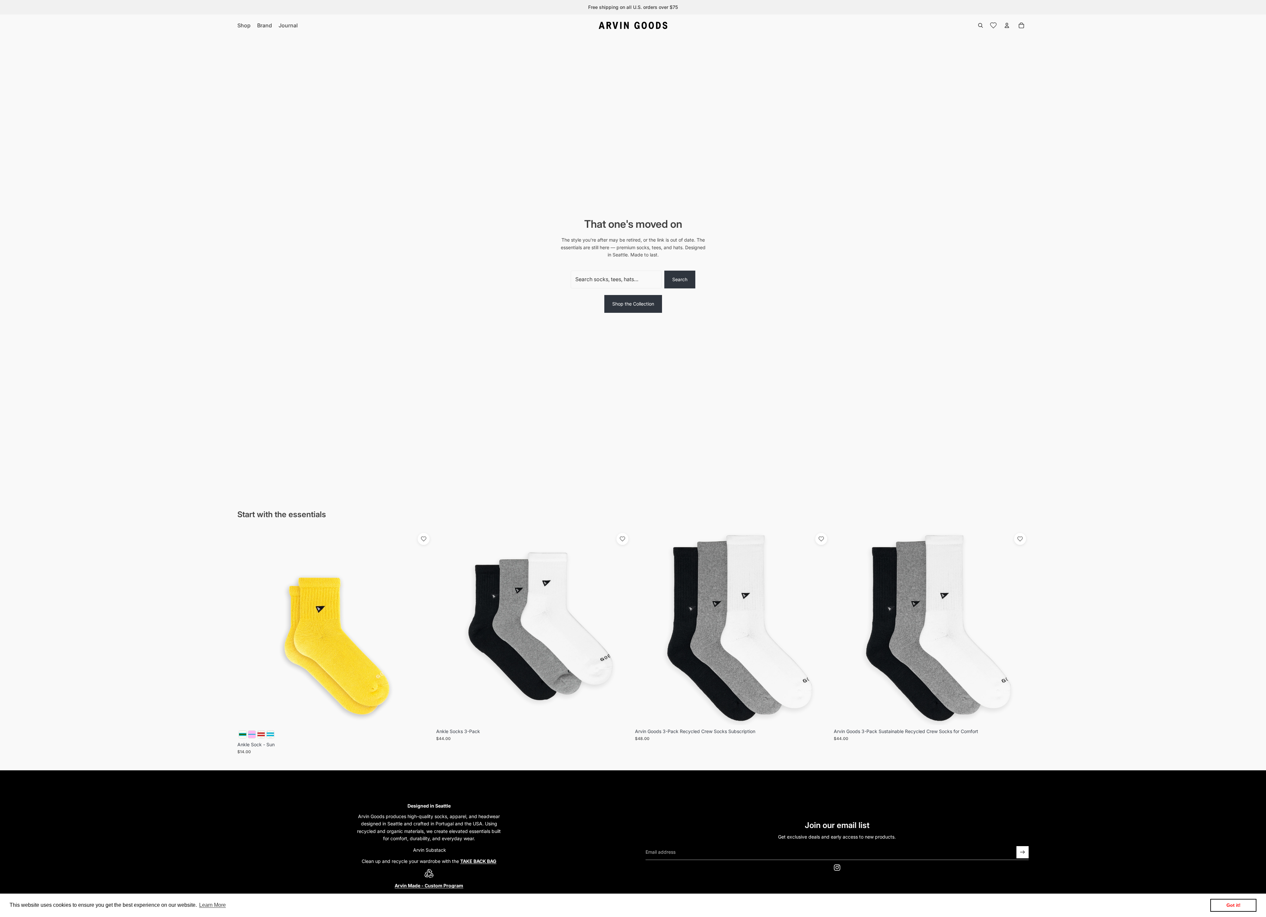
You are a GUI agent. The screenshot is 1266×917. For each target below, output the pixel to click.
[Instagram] (837, 868)
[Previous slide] (247, 628)
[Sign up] (1022, 852)
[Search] (980, 25)
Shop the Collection (633, 304)
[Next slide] (422, 628)
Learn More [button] (212, 905)
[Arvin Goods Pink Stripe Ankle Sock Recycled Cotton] (252, 734)
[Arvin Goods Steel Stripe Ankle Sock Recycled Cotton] (270, 734)
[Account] (1007, 25)
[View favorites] (993, 25)
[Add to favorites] (424, 539)
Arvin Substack (429, 850)
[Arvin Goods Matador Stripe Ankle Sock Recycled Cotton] (261, 734)
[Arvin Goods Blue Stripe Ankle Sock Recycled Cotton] (243, 734)
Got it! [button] (1233, 905)
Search (679, 279)
